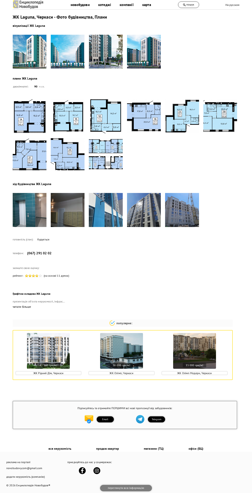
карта (146, 4)
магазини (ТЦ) (154, 449)
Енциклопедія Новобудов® (33, 485)
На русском (232, 5)
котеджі (104, 4)
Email (105, 419)
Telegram (156, 419)
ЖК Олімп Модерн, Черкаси (194, 373)
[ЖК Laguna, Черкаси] (29, 52)
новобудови (80, 4)
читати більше (22, 306)
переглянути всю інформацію (126, 488)
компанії (127, 4)
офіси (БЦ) (196, 449)
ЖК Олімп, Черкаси (121, 373)
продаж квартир (107, 449)
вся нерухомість (60, 449)
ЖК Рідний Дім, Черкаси (48, 373)
